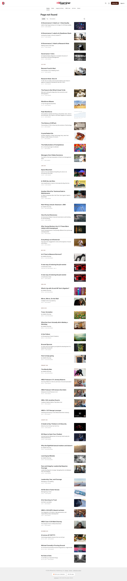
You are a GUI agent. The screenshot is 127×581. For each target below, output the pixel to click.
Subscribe (115, 3)
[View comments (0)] (52, 29)
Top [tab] (47, 18)
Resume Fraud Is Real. (48, 68)
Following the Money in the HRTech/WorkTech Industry (55, 412)
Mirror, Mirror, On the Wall (50, 298)
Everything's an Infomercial (50, 240)
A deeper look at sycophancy (48, 300)
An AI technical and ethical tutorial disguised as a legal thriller (56, 547)
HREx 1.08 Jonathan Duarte (50, 400)
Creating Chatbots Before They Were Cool (51, 402)
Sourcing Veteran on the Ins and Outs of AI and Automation (56, 381)
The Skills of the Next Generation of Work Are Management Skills (56, 157)
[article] (63, 26)
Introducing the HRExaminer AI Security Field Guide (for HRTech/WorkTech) (55, 436)
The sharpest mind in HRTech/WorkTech (51, 523)
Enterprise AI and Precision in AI (49, 392)
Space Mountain (46, 170)
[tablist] (48, 18)
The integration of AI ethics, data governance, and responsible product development (53, 513)
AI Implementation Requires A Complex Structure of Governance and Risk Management (54, 56)
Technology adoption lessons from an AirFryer (53, 537)
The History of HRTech (48, 123)
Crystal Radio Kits (47, 133)
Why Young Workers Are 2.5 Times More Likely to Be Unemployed (55, 227)
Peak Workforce (46, 112)
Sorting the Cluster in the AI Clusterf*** (51, 35)
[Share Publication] (108, 3)
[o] (79, 382)
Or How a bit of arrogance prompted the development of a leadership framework (56, 347)
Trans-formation (46, 312)
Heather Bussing (48, 208)
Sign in (122, 3)
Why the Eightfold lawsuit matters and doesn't (56, 445)
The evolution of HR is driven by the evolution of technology (56, 125)
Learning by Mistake (48, 456)
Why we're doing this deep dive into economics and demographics (54, 92)
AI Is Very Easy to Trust (49, 500)
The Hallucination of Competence (52, 145)
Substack (56, 578)
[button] (48, 8)
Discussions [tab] (52, 18)
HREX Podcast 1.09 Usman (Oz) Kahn (53, 390)
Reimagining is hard (46, 491)
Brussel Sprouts (46, 344)
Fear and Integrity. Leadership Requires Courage (54, 467)
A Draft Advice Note (46, 266)
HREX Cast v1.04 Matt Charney (51, 521)
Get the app (71, 574)
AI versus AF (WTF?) (48, 535)
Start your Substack (60, 574)
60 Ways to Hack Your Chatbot (51, 434)
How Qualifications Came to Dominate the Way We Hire (55, 183)
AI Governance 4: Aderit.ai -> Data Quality (55, 23)
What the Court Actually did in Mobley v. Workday (54, 323)
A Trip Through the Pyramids (48, 103)
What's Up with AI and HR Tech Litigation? (55, 288)
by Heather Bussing (46, 206)
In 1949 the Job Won (48, 181)
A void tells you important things (49, 557)
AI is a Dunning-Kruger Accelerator (50, 147)
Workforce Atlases (47, 101)
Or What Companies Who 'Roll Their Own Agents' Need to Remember (55, 196)
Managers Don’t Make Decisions (52, 155)
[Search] (105, 3)
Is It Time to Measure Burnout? (51, 254)
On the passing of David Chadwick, (50, 336)
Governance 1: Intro (47, 54)
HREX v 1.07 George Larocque (51, 410)
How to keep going (47, 356)
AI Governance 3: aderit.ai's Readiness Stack (56, 33)
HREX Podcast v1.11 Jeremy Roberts (53, 379)
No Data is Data (46, 556)
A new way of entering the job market (53, 264)
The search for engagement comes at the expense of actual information (56, 242)
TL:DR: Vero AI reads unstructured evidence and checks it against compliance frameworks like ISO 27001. (55, 81)
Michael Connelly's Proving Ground (53, 545)
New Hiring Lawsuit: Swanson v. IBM (53, 205)
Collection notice (77, 570)
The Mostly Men (46, 369)
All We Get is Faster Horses (50, 490)
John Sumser (48, 26)
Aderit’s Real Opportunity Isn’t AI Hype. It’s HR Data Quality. (56, 25)
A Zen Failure (45, 334)
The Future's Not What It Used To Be (53, 90)
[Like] (42, 29)
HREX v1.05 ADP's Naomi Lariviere (52, 510)
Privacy (66, 570)
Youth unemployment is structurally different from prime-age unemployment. (56, 231)
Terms (70, 570)
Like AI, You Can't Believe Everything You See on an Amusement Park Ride (54, 172)
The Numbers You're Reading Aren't (50, 70)
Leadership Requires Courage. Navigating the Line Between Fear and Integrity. (56, 470)
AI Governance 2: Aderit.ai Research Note (55, 43)
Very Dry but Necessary (49, 215)
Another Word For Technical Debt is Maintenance (53, 192)
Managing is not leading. (47, 481)
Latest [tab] (43, 18)
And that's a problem (46, 502)
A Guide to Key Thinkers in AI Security (54, 424)
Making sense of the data (47, 45)
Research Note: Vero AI (49, 79)
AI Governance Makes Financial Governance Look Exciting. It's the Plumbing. (56, 217)
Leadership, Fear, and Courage (51, 479)
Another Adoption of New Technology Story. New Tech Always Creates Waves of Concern (55, 136)
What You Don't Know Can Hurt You (50, 426)
